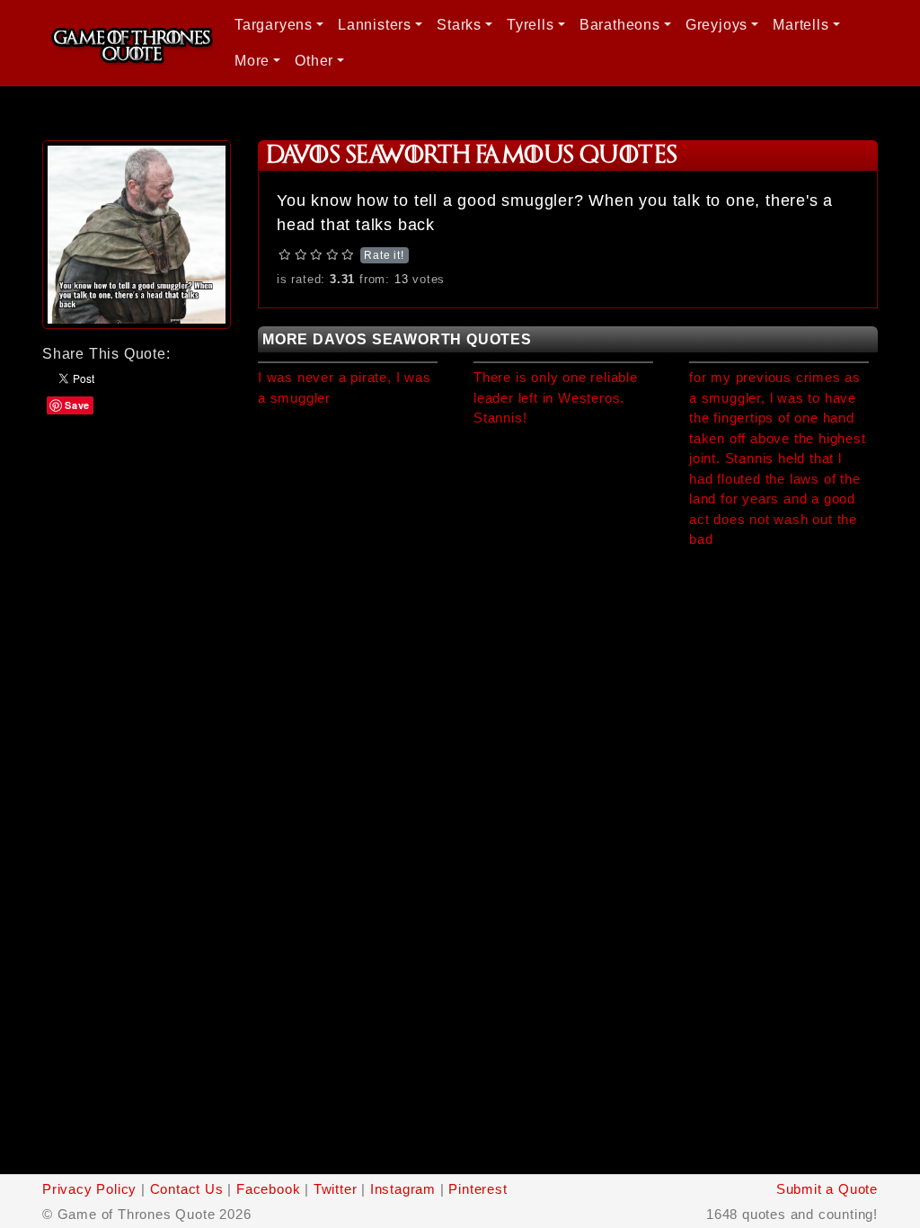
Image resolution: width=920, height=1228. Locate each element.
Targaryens (273, 24)
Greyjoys (717, 24)
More (252, 60)
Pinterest (477, 1189)
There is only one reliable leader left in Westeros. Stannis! (555, 397)
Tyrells (530, 24)
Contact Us (187, 1189)
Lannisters (374, 24)
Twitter (336, 1189)
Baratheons (619, 24)
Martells (800, 24)
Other (314, 60)
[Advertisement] (136, 505)
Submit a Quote (827, 1189)
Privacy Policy (89, 1189)
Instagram (403, 1189)
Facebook (268, 1189)
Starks (459, 24)
